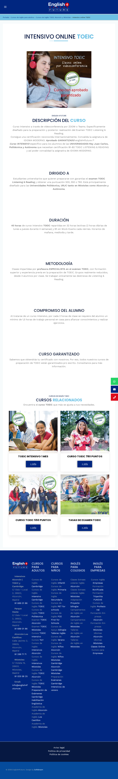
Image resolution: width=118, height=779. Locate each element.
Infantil (61, 583)
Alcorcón (42, 710)
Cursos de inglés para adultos (22, 17)
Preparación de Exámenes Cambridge (39, 693)
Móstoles (42, 727)
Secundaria (56, 599)
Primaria (62, 589)
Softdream (38, 770)
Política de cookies (59, 754)
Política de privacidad (59, 751)
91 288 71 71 (20, 654)
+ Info (33, 464)
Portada (6, 17)
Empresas (98, 583)
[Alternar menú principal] (5, 7)
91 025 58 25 (21, 676)
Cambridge (37, 586)
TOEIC (41, 606)
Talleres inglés (58, 633)
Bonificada (98, 589)
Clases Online (98, 646)
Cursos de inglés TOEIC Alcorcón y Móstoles (53, 17)
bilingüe (62, 630)
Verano (61, 640)
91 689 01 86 (21, 603)
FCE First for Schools (56, 620)
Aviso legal (59, 747)
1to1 (41, 640)
